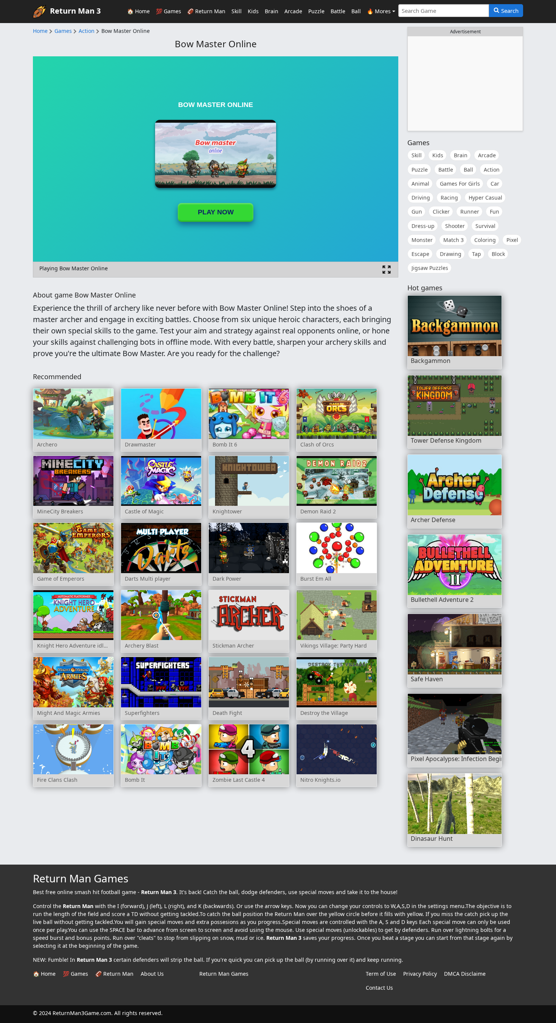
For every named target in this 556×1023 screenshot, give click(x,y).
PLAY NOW (216, 212)
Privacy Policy (420, 973)
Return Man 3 (75, 11)
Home (40, 30)
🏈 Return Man (206, 11)
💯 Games (168, 11)
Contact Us (379, 987)
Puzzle (316, 11)
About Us (152, 973)
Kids (253, 11)
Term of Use (381, 973)
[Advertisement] (465, 83)
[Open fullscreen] (386, 269)
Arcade (293, 11)
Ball (356, 11)
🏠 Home (138, 11)
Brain (271, 11)
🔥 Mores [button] (379, 11)
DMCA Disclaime (465, 973)
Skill (236, 11)
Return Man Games (223, 973)
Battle (338, 11)
